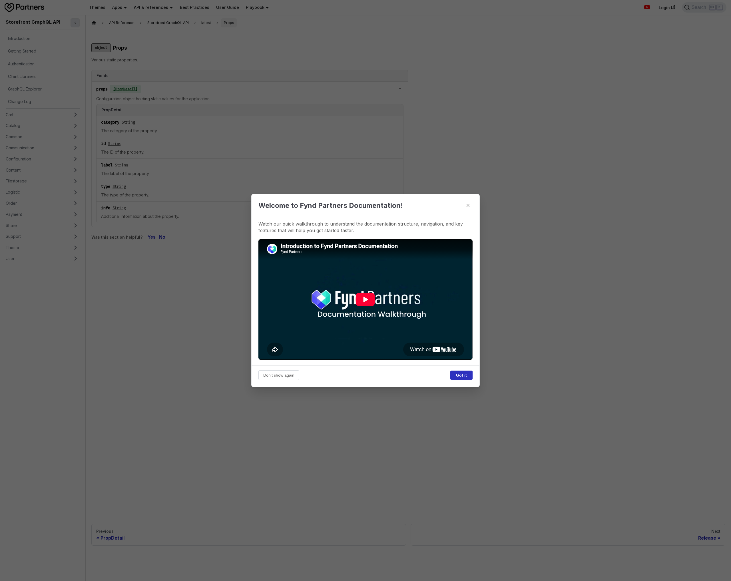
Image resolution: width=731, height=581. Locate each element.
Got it (461, 375)
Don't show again (278, 375)
